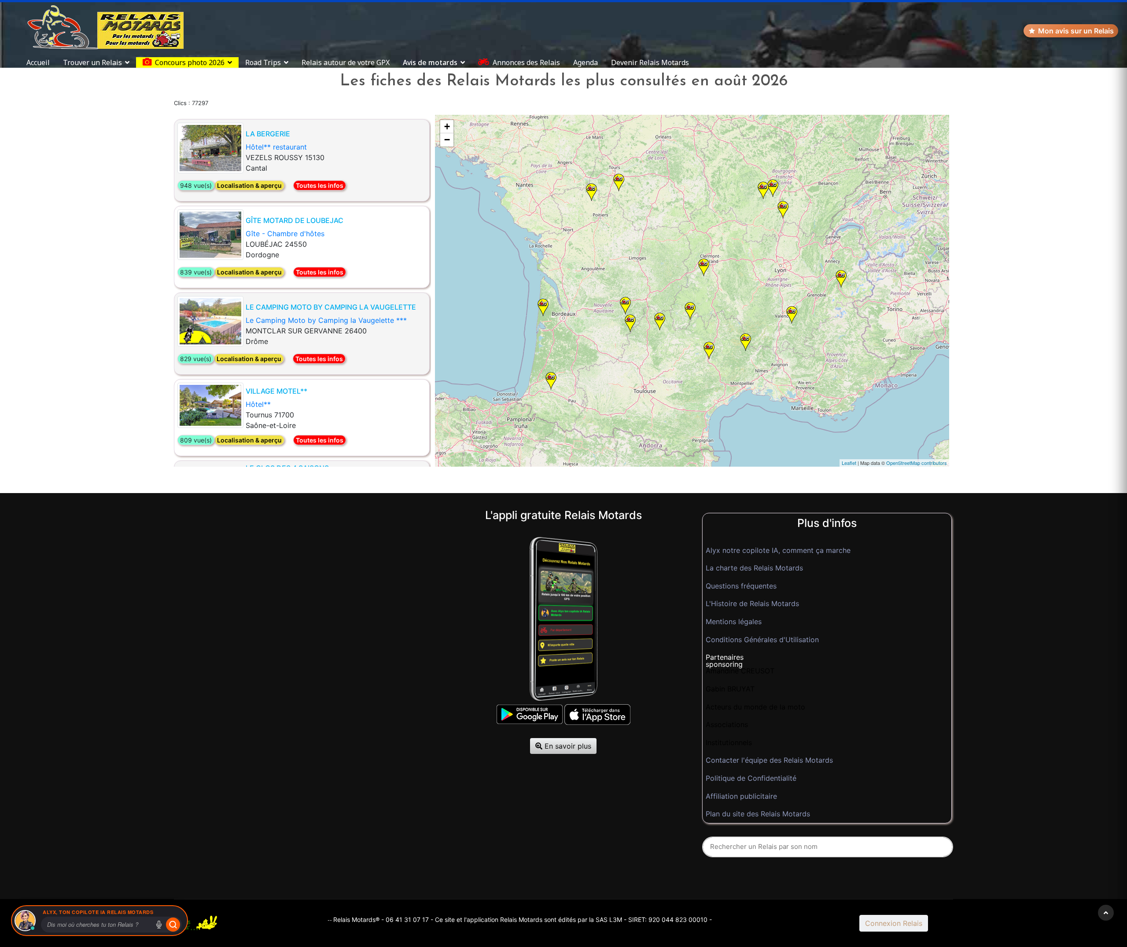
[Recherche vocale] (159, 925)
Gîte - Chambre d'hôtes (285, 233)
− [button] (447, 139)
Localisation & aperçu (249, 185)
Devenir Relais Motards (650, 62)
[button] (827, 657)
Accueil (38, 62)
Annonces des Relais (526, 62)
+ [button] (447, 126)
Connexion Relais (893, 923)
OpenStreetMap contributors (916, 462)
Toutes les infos (319, 185)
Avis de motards (430, 62)
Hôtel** (258, 404)
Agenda (585, 62)
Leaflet (849, 462)
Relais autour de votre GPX (346, 62)
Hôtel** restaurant (276, 147)
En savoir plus (566, 746)
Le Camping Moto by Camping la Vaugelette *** (326, 320)
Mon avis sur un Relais (1076, 30)
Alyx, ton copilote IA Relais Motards (98, 912)
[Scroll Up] (1106, 913)
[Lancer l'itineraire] (173, 925)
